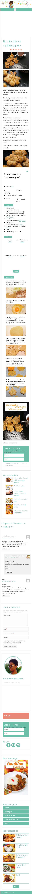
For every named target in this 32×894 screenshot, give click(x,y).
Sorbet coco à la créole (21, 846)
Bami (18, 875)
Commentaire (7, 615)
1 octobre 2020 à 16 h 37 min (9, 538)
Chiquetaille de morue (21, 866)
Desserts (11, 465)
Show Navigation (3, 9)
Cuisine (6, 465)
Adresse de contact (9, 633)
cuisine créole (14, 443)
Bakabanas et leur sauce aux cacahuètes (20, 511)
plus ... (16, 886)
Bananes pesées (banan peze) (21, 856)
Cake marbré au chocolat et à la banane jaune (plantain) (21, 480)
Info (7, 217)
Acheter (11, 217)
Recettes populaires (10, 830)
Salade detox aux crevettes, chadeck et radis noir (20, 493)
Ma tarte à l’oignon (19, 486)
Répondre (5, 549)
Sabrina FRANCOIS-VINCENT (12, 463)
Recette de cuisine (10, 804)
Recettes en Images (10, 758)
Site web (6, 637)
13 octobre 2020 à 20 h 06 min (12, 557)
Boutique (7, 715)
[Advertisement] (16, 23)
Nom (5, 629)
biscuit (5, 443)
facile (12, 187)
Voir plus (16, 271)
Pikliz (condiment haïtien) (22, 836)
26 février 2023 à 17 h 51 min (9, 581)
